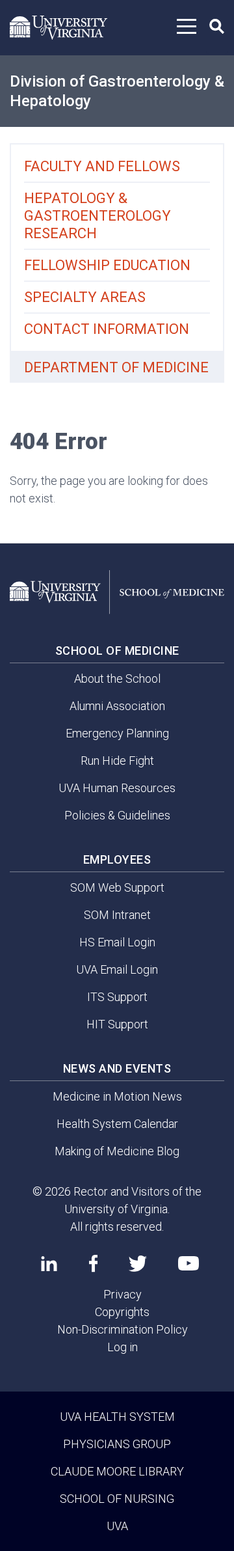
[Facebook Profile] (93, 1263)
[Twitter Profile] (138, 1264)
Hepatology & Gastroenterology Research (97, 215)
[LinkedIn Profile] (49, 1263)
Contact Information (106, 329)
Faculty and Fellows (102, 166)
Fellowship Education (107, 265)
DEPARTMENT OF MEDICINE (116, 367)
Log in (122, 1347)
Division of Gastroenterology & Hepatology (117, 91)
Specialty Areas (85, 297)
